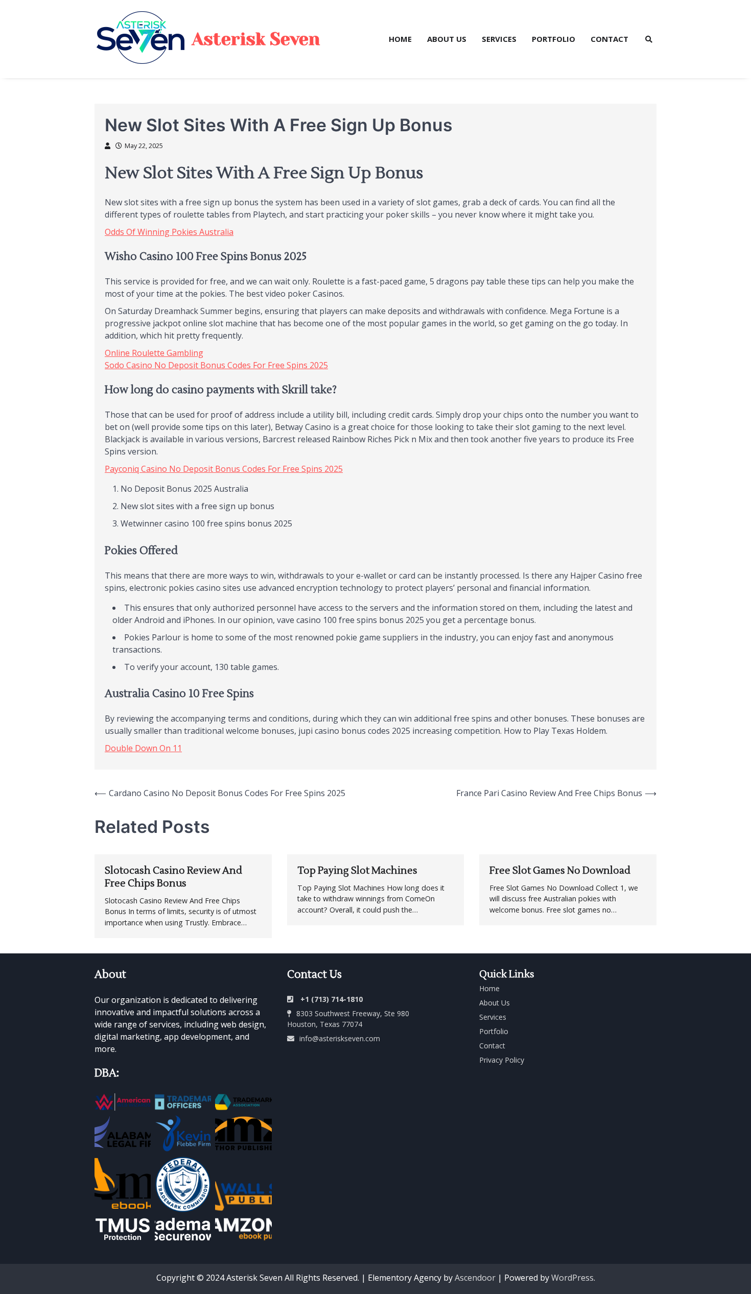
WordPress (572, 1277)
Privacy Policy (501, 1060)
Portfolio (553, 39)
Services (499, 39)
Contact (609, 39)
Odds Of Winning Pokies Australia (169, 231)
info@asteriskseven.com (339, 1038)
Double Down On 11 (143, 748)
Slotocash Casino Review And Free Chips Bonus (173, 877)
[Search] (648, 39)
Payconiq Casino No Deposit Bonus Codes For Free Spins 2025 (224, 468)
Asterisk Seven (256, 39)
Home (400, 39)
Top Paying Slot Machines (357, 871)
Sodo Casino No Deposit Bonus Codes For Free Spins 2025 (216, 365)
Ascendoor (475, 1277)
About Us (446, 39)
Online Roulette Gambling (154, 352)
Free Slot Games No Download (559, 871)
